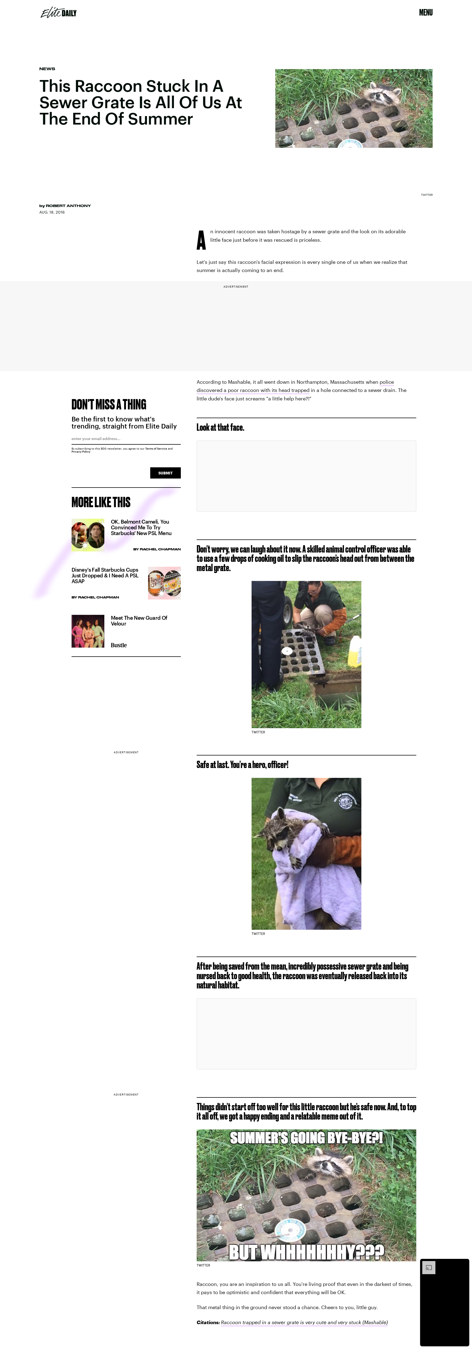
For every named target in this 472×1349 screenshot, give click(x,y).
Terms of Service (156, 448)
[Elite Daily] (58, 12)
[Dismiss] (463, 1264)
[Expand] (426, 1264)
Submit (165, 473)
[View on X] (306, 476)
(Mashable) (374, 1322)
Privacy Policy (81, 451)
